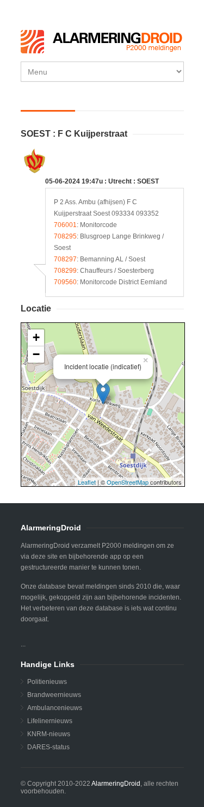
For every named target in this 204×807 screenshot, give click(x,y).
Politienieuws (47, 682)
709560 (65, 282)
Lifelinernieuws (49, 721)
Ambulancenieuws (54, 708)
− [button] (36, 354)
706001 (65, 225)
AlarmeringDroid (115, 783)
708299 (65, 270)
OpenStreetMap (128, 482)
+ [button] (36, 337)
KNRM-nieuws (48, 734)
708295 (65, 236)
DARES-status (48, 747)
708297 (65, 259)
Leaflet (87, 482)
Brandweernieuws (54, 695)
